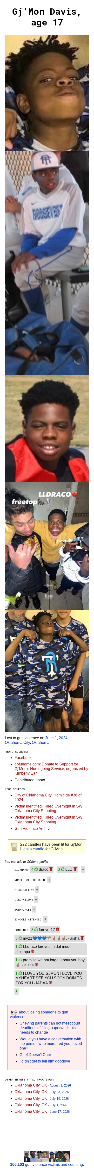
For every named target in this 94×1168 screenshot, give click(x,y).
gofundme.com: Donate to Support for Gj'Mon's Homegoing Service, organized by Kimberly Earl (51, 768)
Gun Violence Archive (33, 828)
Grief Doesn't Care (35, 1055)
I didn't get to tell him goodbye (45, 1061)
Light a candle (32, 849)
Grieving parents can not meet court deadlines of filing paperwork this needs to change (50, 1027)
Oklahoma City (17, 742)
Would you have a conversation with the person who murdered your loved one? (51, 1043)
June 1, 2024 (56, 738)
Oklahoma (40, 742)
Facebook (23, 758)
